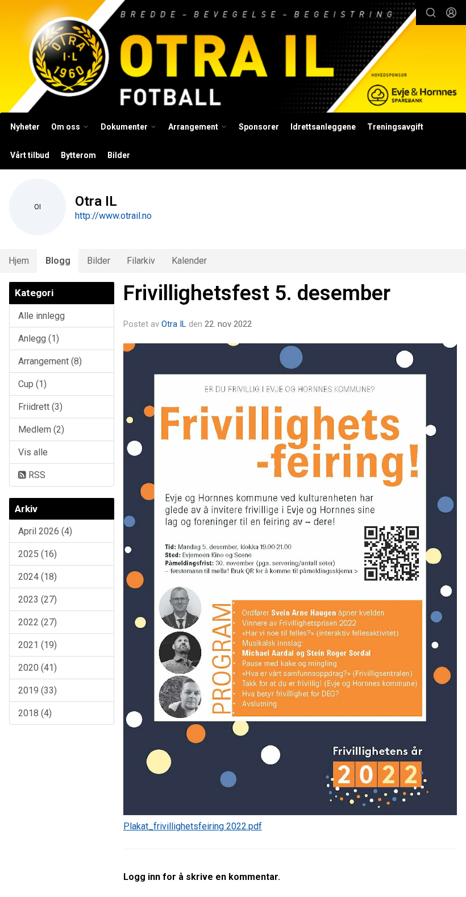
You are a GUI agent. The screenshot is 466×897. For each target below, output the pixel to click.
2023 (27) (37, 599)
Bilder (118, 155)
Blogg (57, 260)
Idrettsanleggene (323, 126)
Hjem (19, 260)
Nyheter (25, 126)
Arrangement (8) (50, 361)
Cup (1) (32, 384)
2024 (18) (37, 576)
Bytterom (78, 155)
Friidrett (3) (40, 406)
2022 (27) (37, 622)
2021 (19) (37, 644)
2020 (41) (37, 667)
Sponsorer (259, 126)
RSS (35, 475)
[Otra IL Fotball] (233, 58)
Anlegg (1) (38, 338)
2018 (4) (35, 713)
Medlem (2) (41, 429)
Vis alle (33, 452)
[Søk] (431, 12)
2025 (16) (37, 554)
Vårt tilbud (29, 155)
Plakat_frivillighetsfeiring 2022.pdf (192, 826)
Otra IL (173, 324)
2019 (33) (37, 690)
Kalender (189, 260)
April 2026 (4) (45, 531)
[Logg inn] (451, 12)
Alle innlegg (41, 315)
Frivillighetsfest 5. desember (256, 293)
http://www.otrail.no (113, 215)
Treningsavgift (395, 126)
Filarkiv (141, 260)
